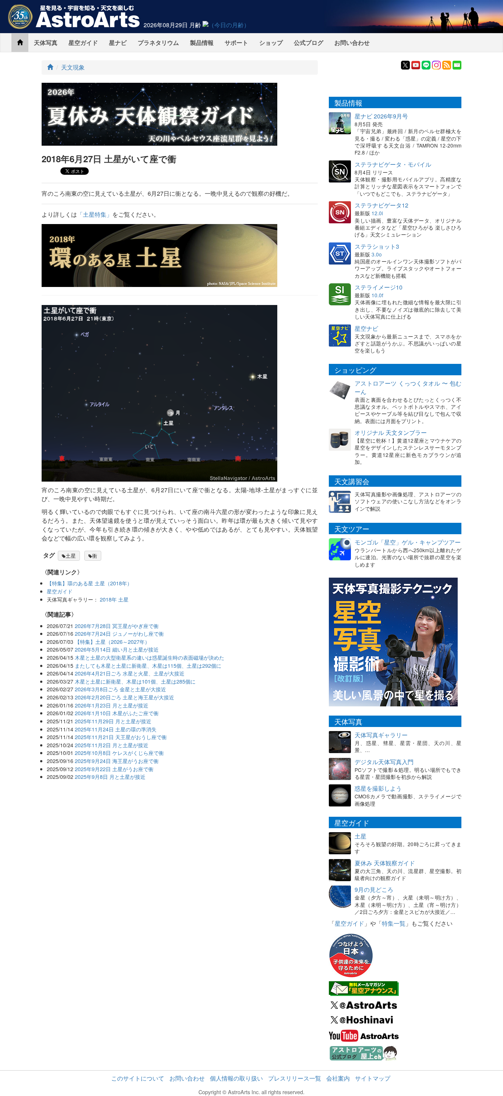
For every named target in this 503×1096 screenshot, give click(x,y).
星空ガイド (83, 42)
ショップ (271, 42)
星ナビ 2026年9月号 (381, 116)
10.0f (377, 295)
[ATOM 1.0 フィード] (446, 64)
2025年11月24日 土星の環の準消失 (115, 729)
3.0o (377, 254)
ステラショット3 (377, 246)
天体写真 (45, 42)
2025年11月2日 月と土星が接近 (111, 745)
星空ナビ (366, 328)
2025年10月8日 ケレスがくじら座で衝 (119, 752)
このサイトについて (137, 1078)
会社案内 (338, 1078)
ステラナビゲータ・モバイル (393, 164)
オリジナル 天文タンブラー (391, 432)
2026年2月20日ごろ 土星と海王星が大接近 (124, 697)
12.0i (377, 213)
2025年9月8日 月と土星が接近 (110, 776)
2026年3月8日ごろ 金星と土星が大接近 (120, 689)
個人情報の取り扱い (236, 1078)
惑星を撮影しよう (378, 788)
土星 (71, 555)
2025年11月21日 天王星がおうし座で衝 (121, 737)
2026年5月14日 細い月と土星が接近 (117, 649)
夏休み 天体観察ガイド (385, 863)
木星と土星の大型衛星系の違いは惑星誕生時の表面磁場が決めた (149, 657)
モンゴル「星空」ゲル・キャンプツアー (408, 542)
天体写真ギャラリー (381, 735)
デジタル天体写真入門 (384, 762)
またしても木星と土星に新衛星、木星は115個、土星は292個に (148, 665)
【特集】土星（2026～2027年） (112, 641)
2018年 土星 (114, 599)
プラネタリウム (158, 42)
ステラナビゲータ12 (381, 205)
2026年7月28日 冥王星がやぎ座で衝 (117, 625)
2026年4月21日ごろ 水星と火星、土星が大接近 (129, 673)
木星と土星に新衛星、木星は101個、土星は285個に (135, 681)
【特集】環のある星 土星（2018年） (89, 583)
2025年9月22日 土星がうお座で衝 (114, 769)
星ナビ (118, 42)
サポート (236, 42)
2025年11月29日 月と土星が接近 (113, 721)
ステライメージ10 (378, 287)
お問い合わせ (352, 42)
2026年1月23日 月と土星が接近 (111, 705)
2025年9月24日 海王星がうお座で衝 (117, 761)
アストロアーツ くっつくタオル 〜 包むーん (408, 387)
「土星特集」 (94, 214)
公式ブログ (308, 42)
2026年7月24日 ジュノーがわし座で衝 (119, 633)
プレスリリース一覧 (294, 1078)
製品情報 (202, 42)
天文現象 (73, 67)
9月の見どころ (374, 889)
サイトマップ (372, 1078)
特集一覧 (393, 923)
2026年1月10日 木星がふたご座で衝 (117, 713)
